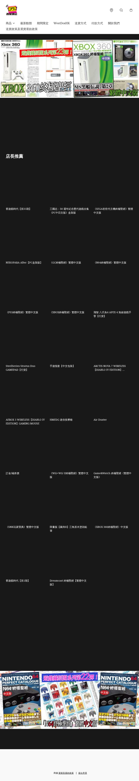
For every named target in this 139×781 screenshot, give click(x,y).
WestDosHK (62, 23)
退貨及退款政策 (66, 772)
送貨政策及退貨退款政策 (22, 29)
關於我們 (114, 23)
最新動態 (26, 23)
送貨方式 (80, 23)
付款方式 (97, 23)
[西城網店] (11, 10)
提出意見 (82, 772)
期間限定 (43, 23)
